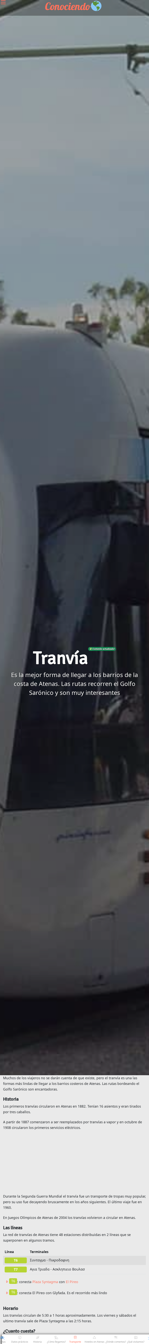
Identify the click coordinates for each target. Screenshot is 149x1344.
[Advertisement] (74, 1162)
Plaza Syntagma (45, 1281)
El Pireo (72, 1281)
